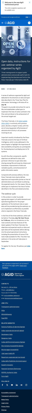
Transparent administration (10, 307)
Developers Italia (6, 334)
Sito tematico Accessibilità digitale (12, 346)
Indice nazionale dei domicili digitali (12, 330)
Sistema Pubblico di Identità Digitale (13, 327)
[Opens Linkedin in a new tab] (17, 385)
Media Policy (5, 399)
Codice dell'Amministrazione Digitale (13, 342)
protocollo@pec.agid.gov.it (12, 295)
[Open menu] (2, 23)
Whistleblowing (6, 314)
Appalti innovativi (7, 365)
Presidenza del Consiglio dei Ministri (10, 17)
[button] (30, 2)
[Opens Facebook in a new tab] (2, 385)
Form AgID (4, 376)
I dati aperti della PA (8, 353)
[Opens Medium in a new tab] (21, 385)
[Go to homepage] (10, 23)
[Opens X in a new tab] (7, 385)
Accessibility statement (8, 393)
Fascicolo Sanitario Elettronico (11, 368)
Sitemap (3, 410)
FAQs (3, 310)
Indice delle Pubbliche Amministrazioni (13, 361)
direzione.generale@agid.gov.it (13, 298)
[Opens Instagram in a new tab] (26, 385)
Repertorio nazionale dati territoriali (13, 357)
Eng (27, 17)
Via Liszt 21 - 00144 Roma (9, 287)
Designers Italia (6, 338)
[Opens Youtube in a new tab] (12, 385)
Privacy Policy (5, 406)
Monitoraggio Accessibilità (9, 349)
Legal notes (4, 403)
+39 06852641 (10, 290)
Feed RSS (4, 318)
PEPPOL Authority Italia (9, 372)
